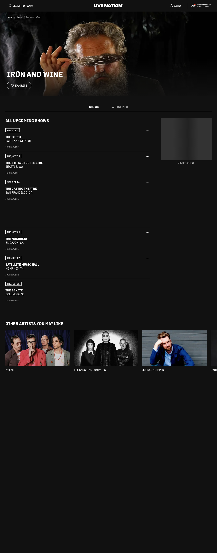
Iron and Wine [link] (33, 17)
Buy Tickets (135, 138)
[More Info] (147, 130)
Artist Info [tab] (120, 107)
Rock (19, 17)
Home (10, 17)
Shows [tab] (94, 107)
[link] (77, 138)
